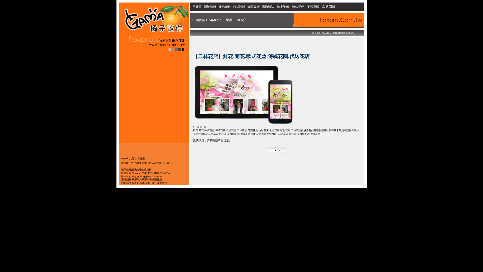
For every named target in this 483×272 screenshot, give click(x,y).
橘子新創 (147, 179)
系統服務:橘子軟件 (131, 179)
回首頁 (197, 7)
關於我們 (210, 7)
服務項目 (225, 7)
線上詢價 (283, 7)
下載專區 (313, 7)
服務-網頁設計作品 (342, 33)
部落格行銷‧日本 (146, 183)
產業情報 (162, 183)
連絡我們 (298, 7)
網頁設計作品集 (320, 33)
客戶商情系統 (128, 183)
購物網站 (268, 7)
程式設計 (239, 7)
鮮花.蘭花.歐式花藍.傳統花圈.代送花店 (214, 130)
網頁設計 (254, 7)
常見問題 (328, 7)
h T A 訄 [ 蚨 (200, 126)
